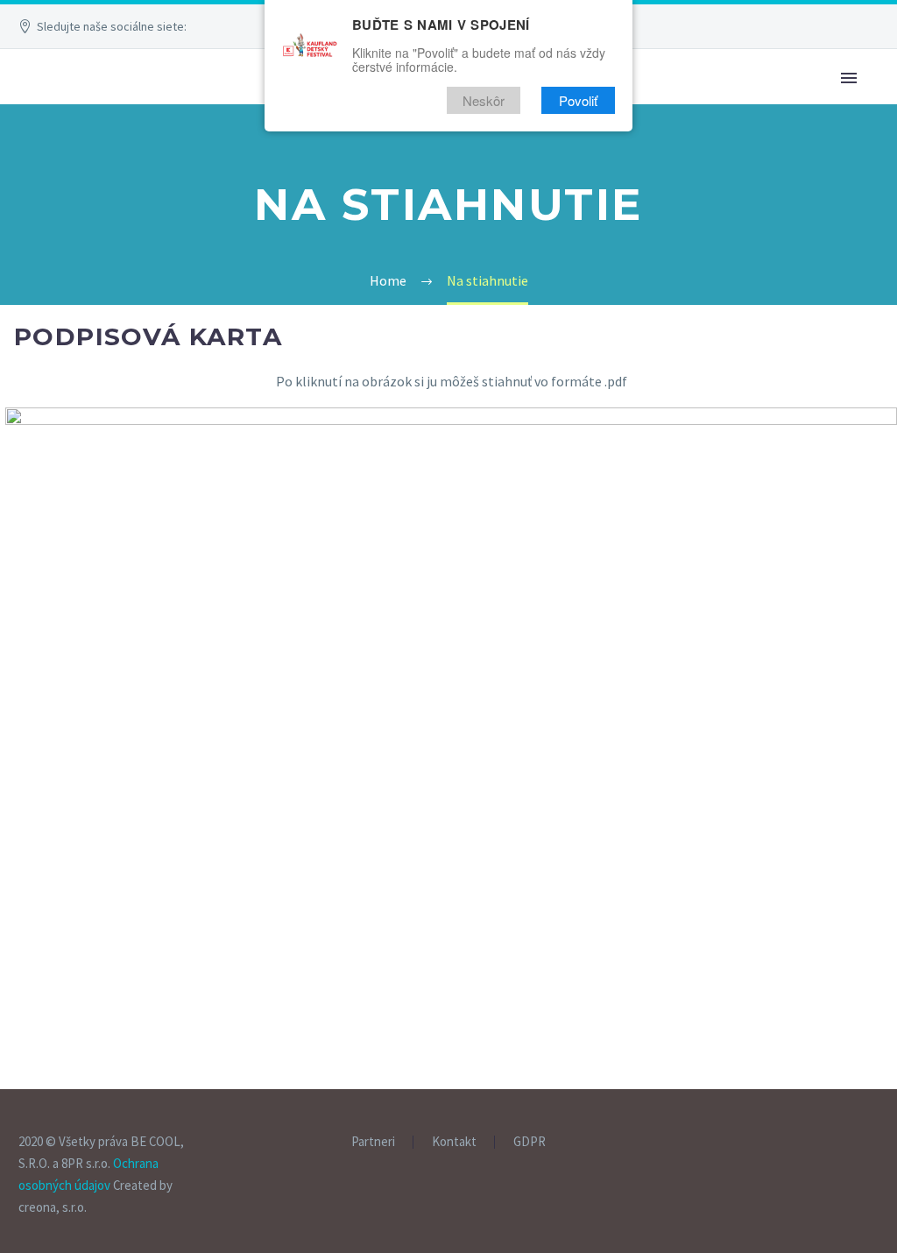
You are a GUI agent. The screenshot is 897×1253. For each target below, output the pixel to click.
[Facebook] (257, 26)
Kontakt (454, 1142)
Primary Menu (849, 78)
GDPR (529, 1142)
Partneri (373, 1142)
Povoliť (578, 100)
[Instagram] (873, 1143)
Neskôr (484, 100)
